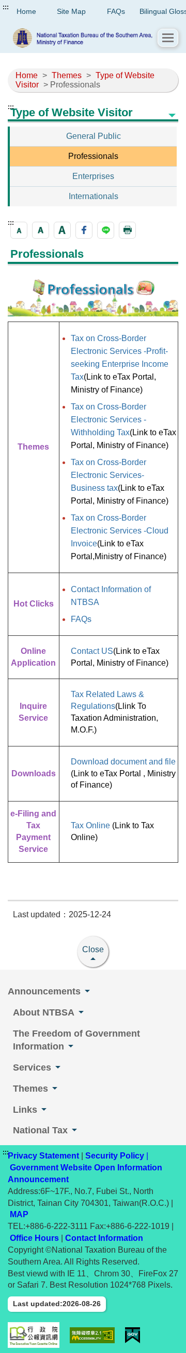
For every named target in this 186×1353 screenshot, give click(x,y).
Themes (67, 75)
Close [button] (93, 949)
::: (6, 7)
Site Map (71, 11)
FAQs (116, 11)
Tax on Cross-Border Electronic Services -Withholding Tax (108, 419)
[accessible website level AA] (92, 1335)
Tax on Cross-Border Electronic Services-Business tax (108, 475)
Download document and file (123, 761)
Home (27, 75)
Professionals (93, 156)
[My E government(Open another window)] (133, 1335)
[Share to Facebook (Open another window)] (83, 230)
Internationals (93, 196)
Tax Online (91, 825)
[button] (168, 37)
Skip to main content (39, 7)
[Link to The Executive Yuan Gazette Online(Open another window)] (33, 1335)
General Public (93, 136)
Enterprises (93, 176)
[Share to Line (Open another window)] (105, 230)
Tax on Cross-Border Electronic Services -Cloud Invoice (119, 530)
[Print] (127, 230)
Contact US (92, 651)
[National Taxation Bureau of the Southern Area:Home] (82, 38)
